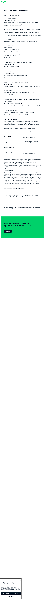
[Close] (20, 580)
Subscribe (8, 231)
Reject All (16, 593)
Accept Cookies (6, 593)
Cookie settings (11, 596)
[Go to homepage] (3, 2)
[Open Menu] (43, 2)
